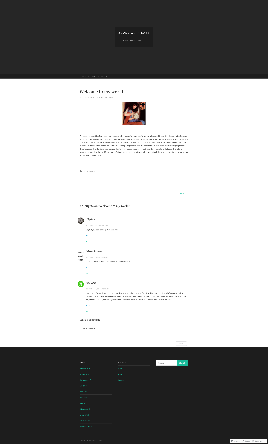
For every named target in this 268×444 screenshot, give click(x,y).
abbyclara (90, 219)
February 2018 (85, 368)
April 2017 (83, 403)
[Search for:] (172, 363)
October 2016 (85, 421)
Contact (104, 76)
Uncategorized (89, 171)
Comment (181, 343)
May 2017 (83, 397)
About (93, 76)
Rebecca (184, 193)
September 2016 (86, 426)
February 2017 (85, 409)
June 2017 (83, 392)
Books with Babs (134, 33)
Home (84, 76)
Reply (88, 241)
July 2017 (83, 386)
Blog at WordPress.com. (91, 440)
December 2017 (85, 380)
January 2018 (84, 374)
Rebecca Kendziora (94, 251)
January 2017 (84, 415)
